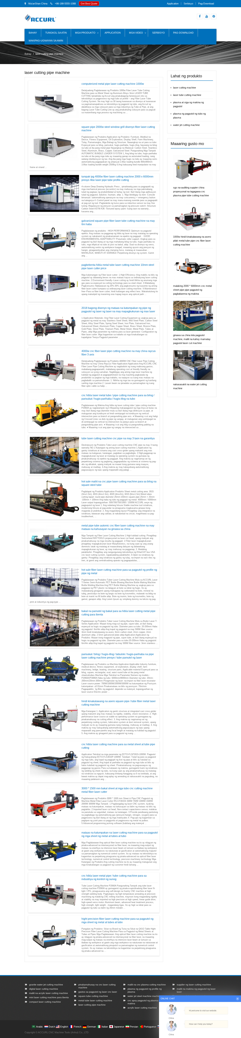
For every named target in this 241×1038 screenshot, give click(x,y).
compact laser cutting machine (45, 1001)
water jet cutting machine (186, 125)
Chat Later (216, 1031)
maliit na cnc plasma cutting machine (147, 984)
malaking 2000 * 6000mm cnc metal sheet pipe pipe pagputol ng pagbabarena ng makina (192, 289)
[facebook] (199, 16)
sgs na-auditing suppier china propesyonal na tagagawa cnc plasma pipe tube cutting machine (191, 191)
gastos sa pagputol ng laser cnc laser (97, 991)
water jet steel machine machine (144, 996)
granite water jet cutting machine (46, 984)
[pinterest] (213, 16)
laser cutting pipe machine (92, 1004)
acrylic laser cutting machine (142, 1007)
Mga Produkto (85, 32)
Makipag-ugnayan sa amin (46, 40)
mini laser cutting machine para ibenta (49, 997)
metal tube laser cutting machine (95, 1000)
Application (173, 3)
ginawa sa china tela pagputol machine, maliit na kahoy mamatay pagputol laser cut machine (192, 339)
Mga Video (136, 32)
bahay (33, 32)
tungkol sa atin (56, 32)
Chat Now (200, 1030)
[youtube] (206, 16)
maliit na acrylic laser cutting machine (48, 993)
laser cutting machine (184, 87)
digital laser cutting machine (43, 989)
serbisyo (188, 3)
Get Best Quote (89, 3)
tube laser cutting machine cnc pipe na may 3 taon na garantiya (118, 438)
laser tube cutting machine (187, 95)
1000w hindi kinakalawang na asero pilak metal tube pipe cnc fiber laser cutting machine (192, 240)
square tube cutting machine (93, 996)
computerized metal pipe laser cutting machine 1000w (112, 83)
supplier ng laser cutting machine (194, 984)
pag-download (206, 3)
